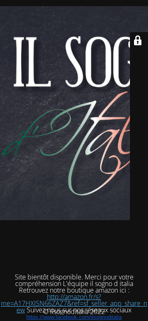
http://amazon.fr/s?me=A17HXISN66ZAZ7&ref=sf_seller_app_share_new (74, 303)
